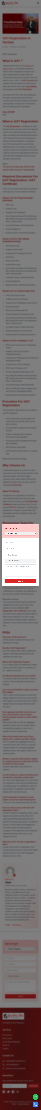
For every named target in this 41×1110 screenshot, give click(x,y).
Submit (20, 581)
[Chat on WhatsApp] (35, 1097)
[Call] (35, 1104)
